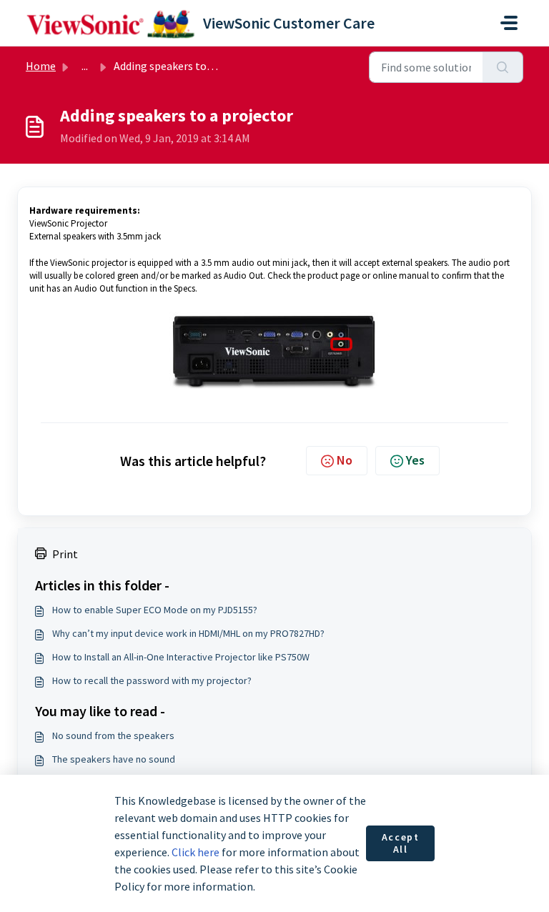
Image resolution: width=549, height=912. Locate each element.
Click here (195, 852)
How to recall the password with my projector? (152, 680)
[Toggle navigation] (509, 23)
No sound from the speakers (113, 735)
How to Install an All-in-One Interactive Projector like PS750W (181, 656)
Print (65, 554)
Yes (415, 460)
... (84, 66)
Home (41, 66)
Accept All (401, 843)
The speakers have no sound (113, 759)
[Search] (503, 67)
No (344, 460)
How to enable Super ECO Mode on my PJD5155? (154, 609)
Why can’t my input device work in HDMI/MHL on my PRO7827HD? (188, 633)
